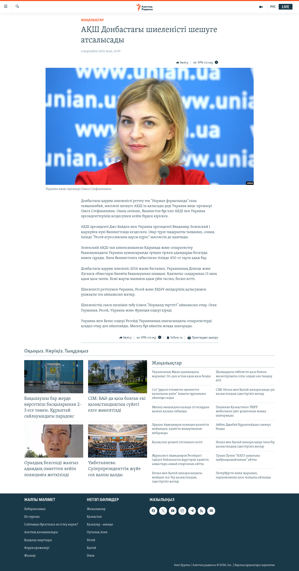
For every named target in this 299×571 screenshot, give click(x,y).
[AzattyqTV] (261, 7)
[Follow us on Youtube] (173, 511)
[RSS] (201, 511)
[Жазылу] (211, 511)
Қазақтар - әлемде (100, 524)
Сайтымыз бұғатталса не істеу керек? (51, 524)
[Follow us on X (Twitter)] (163, 511)
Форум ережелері (36, 548)
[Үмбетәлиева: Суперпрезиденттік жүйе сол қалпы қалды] (117, 441)
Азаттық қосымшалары (41, 532)
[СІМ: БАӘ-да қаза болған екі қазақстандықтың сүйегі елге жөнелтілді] (117, 376)
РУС (273, 7)
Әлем (90, 555)
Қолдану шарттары (38, 540)
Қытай (91, 548)
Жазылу (30, 555)
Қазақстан (94, 517)
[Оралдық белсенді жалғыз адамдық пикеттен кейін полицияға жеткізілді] (53, 441)
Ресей (91, 540)
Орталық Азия (97, 532)
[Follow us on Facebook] (153, 511)
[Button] (182, 62)
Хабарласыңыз (35, 509)
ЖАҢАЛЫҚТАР (92, 20)
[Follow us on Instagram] (182, 511)
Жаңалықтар (96, 509)
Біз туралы (31, 517)
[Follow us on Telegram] (192, 511)
